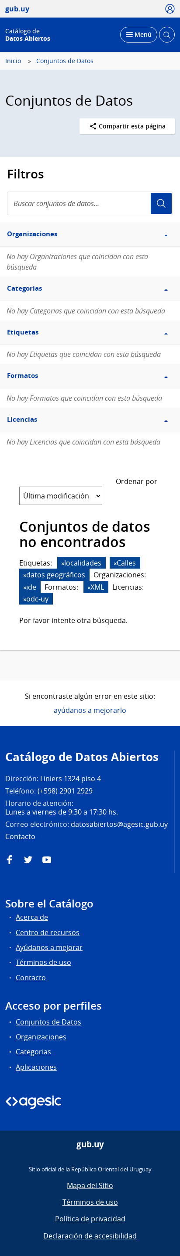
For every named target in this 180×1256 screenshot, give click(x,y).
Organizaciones (41, 1037)
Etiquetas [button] (22, 332)
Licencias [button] (22, 419)
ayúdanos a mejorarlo (90, 710)
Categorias (33, 1052)
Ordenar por (136, 481)
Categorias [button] (24, 288)
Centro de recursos (48, 932)
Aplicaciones (36, 1067)
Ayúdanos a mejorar (49, 947)
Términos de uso (43, 962)
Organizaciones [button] (32, 233)
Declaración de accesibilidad (90, 1236)
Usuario (161, 203)
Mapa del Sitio (90, 1185)
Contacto (31, 977)
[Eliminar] (63, 563)
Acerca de (32, 917)
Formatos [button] (22, 375)
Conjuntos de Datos (64, 61)
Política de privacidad (90, 1219)
